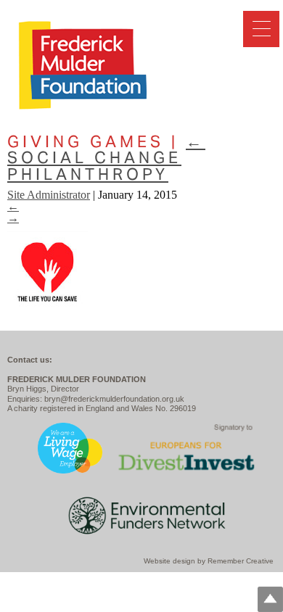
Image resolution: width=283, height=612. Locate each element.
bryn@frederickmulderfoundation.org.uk (114, 398)
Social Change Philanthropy (106, 157)
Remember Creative (241, 561)
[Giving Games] (47, 308)
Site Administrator (48, 195)
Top (270, 599)
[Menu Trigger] (261, 29)
